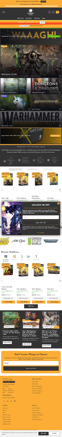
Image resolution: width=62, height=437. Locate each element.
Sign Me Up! (41, 223)
